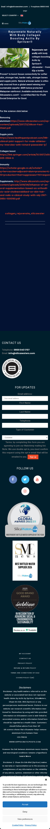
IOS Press (22, 737)
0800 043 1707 (22, 349)
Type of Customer (25, 429)
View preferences (25, 819)
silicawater (38, 213)
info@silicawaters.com (17, 6)
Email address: (25, 394)
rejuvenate (23, 213)
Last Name (25, 412)
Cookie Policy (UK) (25, 678)
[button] (46, 779)
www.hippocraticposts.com (25, 742)
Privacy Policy (31, 825)
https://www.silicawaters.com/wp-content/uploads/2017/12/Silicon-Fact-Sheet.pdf (25, 125)
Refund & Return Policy (25, 668)
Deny (25, 812)
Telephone (25, 421)
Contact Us (25, 658)
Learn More (25, 756)
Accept (25, 804)
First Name (25, 403)
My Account (25, 654)
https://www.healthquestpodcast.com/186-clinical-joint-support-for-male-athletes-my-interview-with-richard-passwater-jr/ (24, 141)
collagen (10, 213)
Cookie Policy (17, 825)
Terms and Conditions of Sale (25, 673)
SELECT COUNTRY (9, 15)
